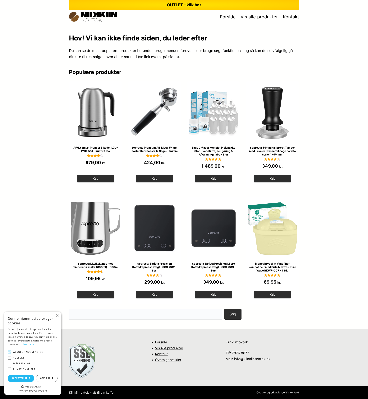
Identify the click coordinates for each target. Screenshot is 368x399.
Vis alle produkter (169, 348)
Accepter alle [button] (21, 378)
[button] (33, 387)
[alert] (32, 353)
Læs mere (28, 344)
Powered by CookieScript (32, 391)
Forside (161, 342)
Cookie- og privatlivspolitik (272, 392)
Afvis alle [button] (46, 378)
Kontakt (161, 354)
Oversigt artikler (168, 360)
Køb (95, 178)
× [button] (57, 315)
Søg (232, 314)
